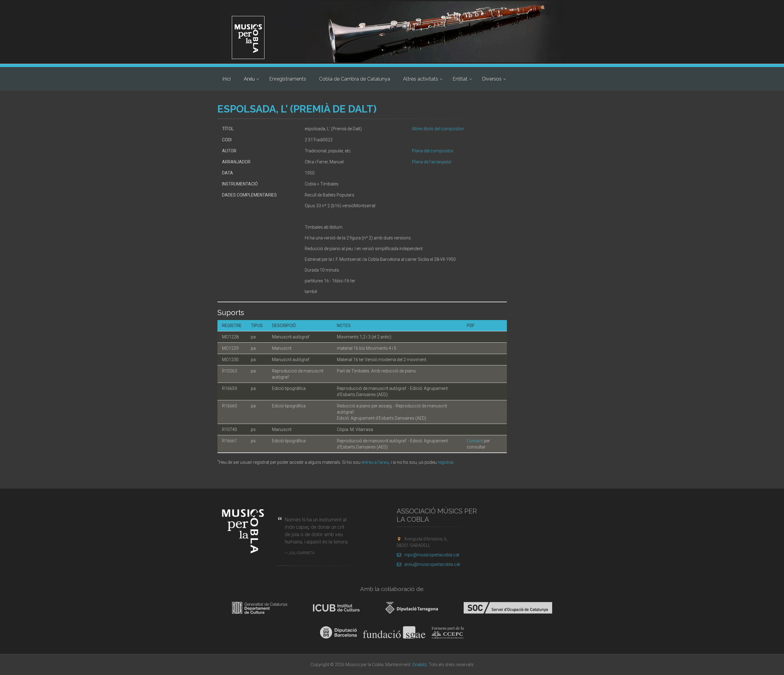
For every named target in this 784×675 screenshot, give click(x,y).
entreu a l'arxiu (375, 462)
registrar (446, 462)
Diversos (492, 79)
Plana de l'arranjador (432, 161)
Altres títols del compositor (438, 128)
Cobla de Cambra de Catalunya (354, 79)
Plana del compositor (433, 150)
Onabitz (419, 664)
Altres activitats (420, 79)
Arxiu (249, 79)
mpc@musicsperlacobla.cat (431, 554)
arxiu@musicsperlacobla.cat (432, 564)
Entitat (460, 79)
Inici (226, 79)
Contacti (475, 440)
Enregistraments (287, 79)
